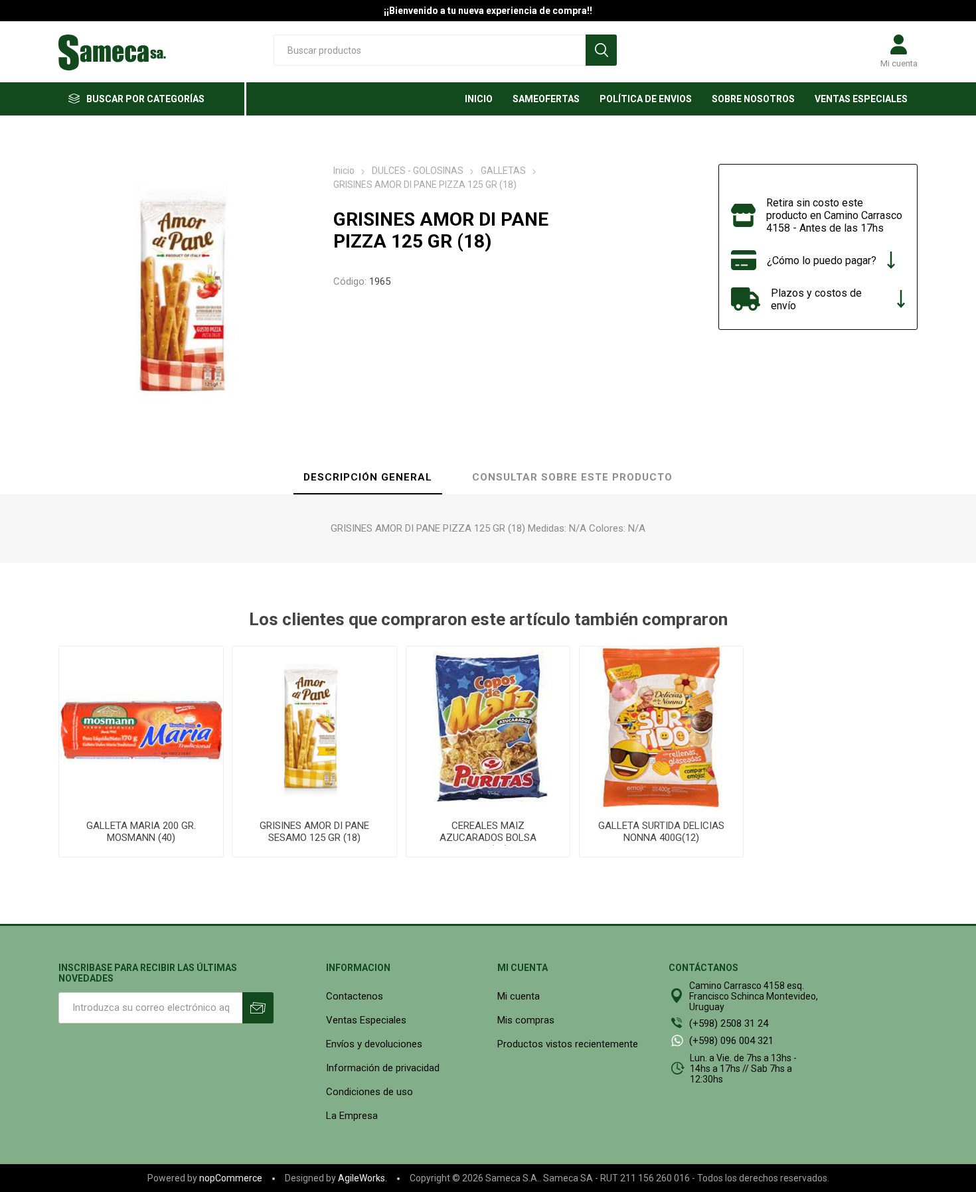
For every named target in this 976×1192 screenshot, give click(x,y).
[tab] (367, 477)
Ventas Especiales (366, 1020)
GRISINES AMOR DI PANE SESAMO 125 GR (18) (314, 832)
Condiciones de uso (369, 1092)
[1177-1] (488, 728)
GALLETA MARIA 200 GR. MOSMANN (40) (141, 832)
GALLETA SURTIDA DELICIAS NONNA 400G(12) (661, 832)
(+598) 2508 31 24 (728, 1023)
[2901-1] (140, 728)
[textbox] (430, 50)
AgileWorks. (362, 1178)
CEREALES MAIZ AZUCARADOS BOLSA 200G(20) (488, 838)
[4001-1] (661, 728)
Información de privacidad (383, 1068)
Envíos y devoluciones (374, 1044)
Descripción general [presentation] (367, 477)
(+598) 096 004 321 (731, 1041)
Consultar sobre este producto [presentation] (572, 477)
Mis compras (525, 1020)
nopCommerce (230, 1178)
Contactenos (354, 996)
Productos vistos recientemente (567, 1044)
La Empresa (352, 1116)
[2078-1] (314, 728)
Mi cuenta (899, 63)
